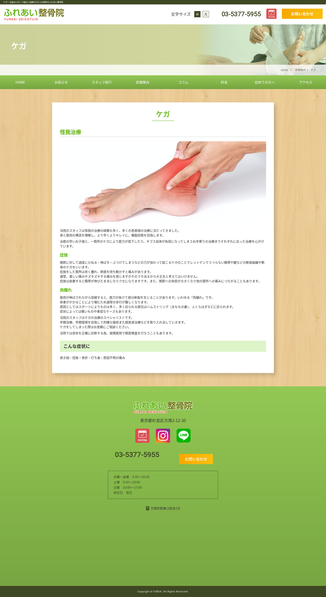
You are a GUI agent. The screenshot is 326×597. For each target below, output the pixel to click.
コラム (183, 82)
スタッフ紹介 (102, 82)
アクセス (305, 82)
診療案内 (142, 82)
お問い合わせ (302, 13)
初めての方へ (265, 82)
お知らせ (61, 82)
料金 (224, 82)
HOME (20, 82)
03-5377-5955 (240, 14)
